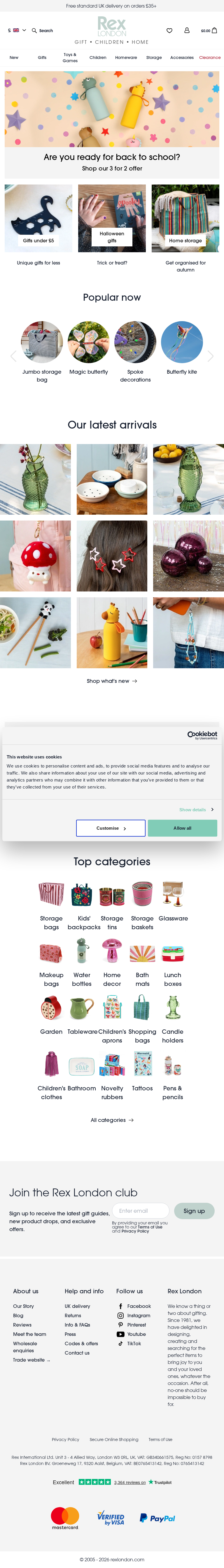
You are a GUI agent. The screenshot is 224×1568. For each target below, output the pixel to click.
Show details (192, 809)
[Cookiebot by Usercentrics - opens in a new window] (191, 735)
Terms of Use (150, 1227)
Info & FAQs (77, 1325)
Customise (108, 828)
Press (70, 1334)
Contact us (77, 1353)
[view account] (187, 30)
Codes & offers (81, 1343)
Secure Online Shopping (114, 1439)
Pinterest (136, 1325)
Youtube (136, 1334)
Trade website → (32, 1360)
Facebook (139, 1306)
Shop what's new (108, 681)
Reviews (22, 1325)
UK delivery (77, 1306)
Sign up (194, 1210)
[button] (42, 30)
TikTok (134, 1343)
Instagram (138, 1315)
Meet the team (29, 1334)
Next (211, 356)
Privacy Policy (135, 1231)
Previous (13, 356)
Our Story (23, 1306)
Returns (73, 1315)
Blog (18, 1315)
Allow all (182, 828)
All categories (108, 1120)
